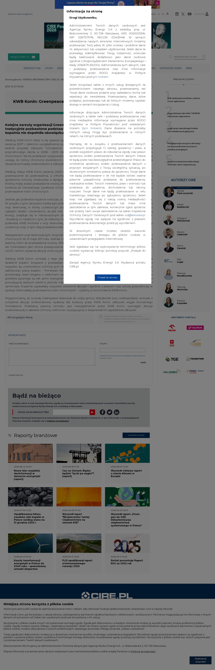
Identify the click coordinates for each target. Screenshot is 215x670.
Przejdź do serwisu (107, 277)
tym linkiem (92, 128)
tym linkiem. (100, 77)
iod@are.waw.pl (135, 215)
